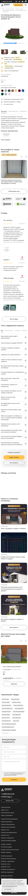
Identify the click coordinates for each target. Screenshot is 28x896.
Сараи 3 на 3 (5, 810)
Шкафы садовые (6, 852)
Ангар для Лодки (5, 702)
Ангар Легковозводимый (18, 711)
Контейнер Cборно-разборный (9, 730)
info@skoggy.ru (6, 797)
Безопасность (9, 330)
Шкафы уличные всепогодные (10, 849)
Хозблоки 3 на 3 (5, 864)
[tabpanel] (14, 130)
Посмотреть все (14, 191)
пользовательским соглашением (10, 774)
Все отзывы (14, 319)
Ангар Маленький (6, 714)
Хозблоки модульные (7, 872)
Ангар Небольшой (16, 717)
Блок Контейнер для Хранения (9, 724)
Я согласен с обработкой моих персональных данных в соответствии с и (14, 773)
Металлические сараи (7, 812)
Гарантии (17, 330)
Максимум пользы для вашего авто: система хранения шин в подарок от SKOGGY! (12, 589)
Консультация (18, 5)
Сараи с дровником (7, 815)
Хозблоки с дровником (8, 861)
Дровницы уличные (6, 876)
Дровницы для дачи (7, 878)
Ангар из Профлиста (18, 705)
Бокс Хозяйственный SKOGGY (12, 666)
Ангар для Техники (16, 702)
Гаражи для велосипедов (8, 840)
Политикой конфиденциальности (9, 886)
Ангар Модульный (16, 714)
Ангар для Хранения (6, 705)
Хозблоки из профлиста (8, 869)
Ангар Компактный (6, 711)
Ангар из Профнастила (7, 708)
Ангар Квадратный (19, 708)
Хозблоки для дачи (6, 856)
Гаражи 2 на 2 (5, 830)
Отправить (14, 779)
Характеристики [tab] (13, 111)
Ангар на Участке (6, 717)
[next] (26, 156)
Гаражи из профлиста (7, 838)
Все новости (14, 627)
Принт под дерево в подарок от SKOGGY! (13, 528)
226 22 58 (7, 794)
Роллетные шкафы (6, 847)
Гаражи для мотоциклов (8, 827)
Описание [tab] (4, 111)
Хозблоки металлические (8, 858)
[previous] (21, 156)
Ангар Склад (16, 720)
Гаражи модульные (6, 822)
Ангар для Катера (15, 699)
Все (2, 330)
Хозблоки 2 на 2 (5, 867)
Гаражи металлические (8, 824)
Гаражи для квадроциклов (9, 832)
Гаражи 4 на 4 (5, 835)
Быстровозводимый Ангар (8, 727)
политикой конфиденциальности (16, 773)
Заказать (14, 892)
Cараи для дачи (5, 807)
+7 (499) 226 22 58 (6, 1)
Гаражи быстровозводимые (9, 819)
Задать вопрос (14, 457)
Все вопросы (14, 463)
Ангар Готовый (5, 699)
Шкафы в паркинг (6, 844)
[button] (6, 250)
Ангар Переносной (6, 720)
